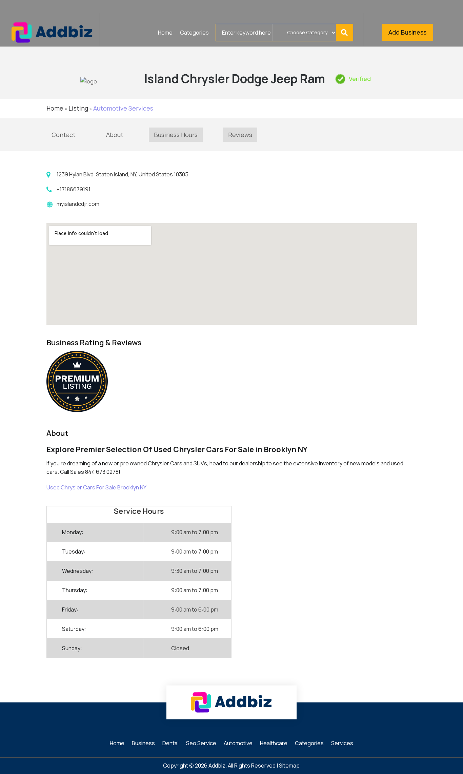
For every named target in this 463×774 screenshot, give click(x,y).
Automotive (238, 744)
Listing (78, 108)
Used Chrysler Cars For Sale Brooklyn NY (96, 487)
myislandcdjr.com (78, 204)
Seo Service (201, 744)
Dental (170, 744)
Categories (194, 33)
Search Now (346, 32)
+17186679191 (73, 189)
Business (143, 744)
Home (165, 33)
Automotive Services (123, 108)
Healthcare (273, 744)
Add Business (407, 32)
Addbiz (216, 765)
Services (342, 744)
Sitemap (289, 765)
